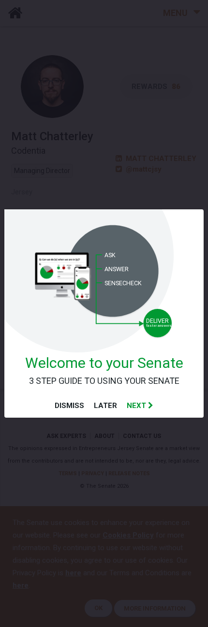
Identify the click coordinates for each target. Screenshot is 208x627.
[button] (140, 405)
